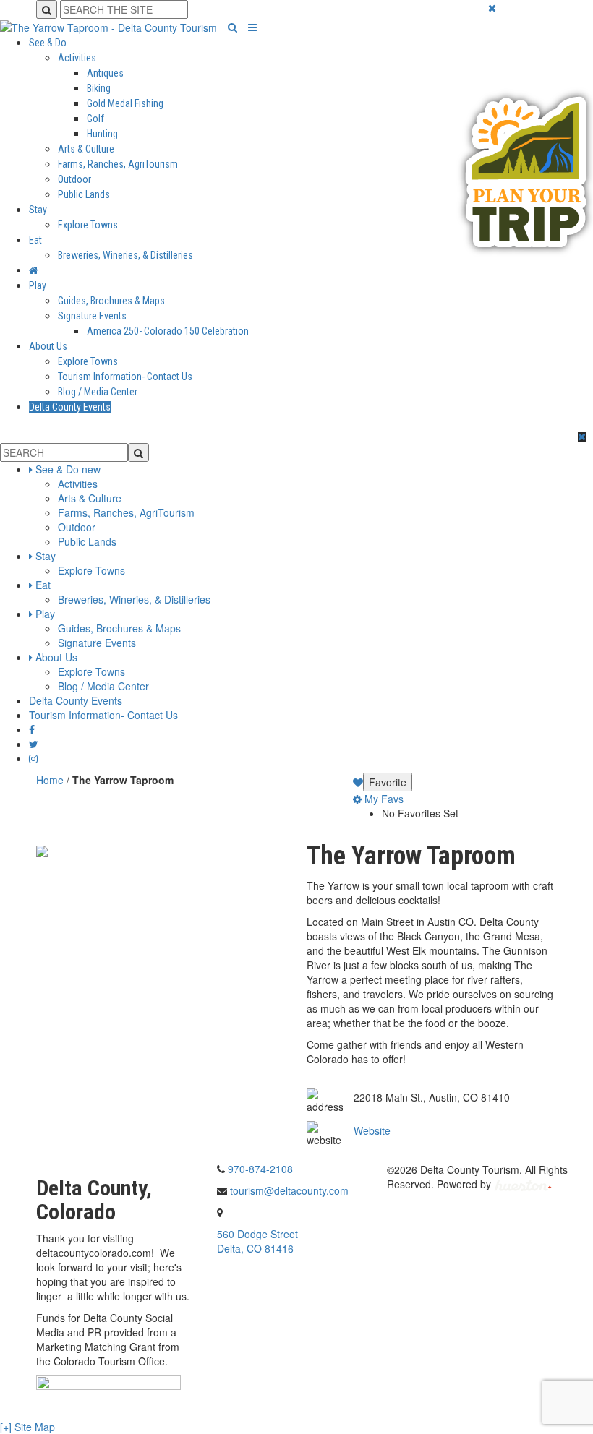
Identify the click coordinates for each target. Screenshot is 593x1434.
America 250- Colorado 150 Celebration (168, 331)
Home (50, 780)
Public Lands (84, 194)
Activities (77, 58)
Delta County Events (70, 407)
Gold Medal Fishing (125, 103)
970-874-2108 (260, 1169)
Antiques (105, 73)
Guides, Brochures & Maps (111, 300)
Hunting (102, 133)
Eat (35, 240)
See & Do (48, 42)
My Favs (383, 798)
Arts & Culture (86, 149)
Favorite (387, 782)
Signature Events (92, 316)
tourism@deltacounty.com (289, 1190)
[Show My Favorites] (358, 782)
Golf (95, 118)
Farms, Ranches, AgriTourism (118, 164)
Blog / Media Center (97, 392)
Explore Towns (88, 225)
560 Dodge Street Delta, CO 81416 (257, 1241)
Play (37, 285)
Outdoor (74, 179)
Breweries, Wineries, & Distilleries (125, 255)
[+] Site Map (27, 1427)
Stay (38, 209)
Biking (99, 88)
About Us (48, 346)
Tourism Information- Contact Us (125, 376)
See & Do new (68, 469)
